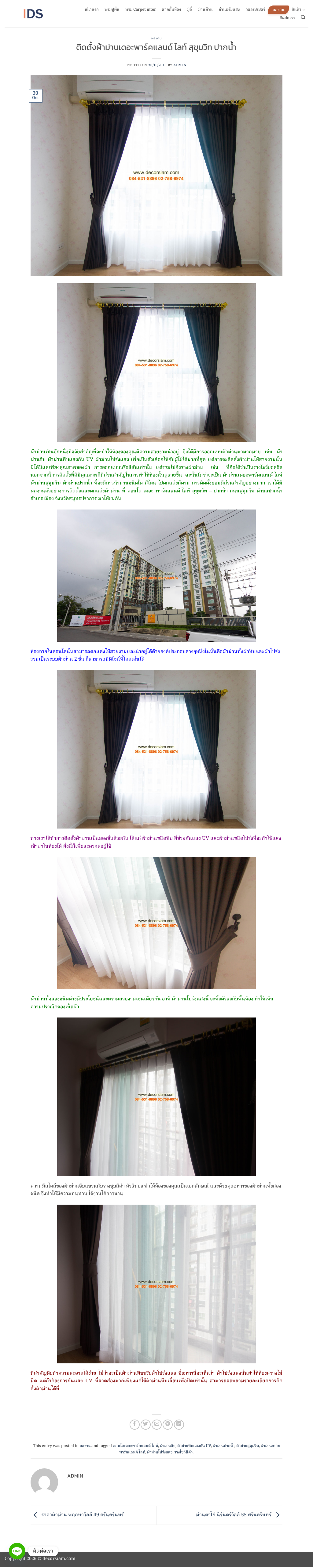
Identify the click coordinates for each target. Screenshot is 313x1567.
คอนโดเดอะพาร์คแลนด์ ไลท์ (135, 1446)
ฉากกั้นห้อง (171, 9)
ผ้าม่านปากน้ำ (223, 1446)
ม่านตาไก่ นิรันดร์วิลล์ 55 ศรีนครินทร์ (234, 1515)
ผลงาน (278, 10)
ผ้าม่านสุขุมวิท (247, 1446)
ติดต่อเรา (287, 18)
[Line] (17, 1551)
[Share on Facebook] (135, 1425)
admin (179, 65)
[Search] (303, 17)
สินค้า (296, 10)
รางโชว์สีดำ (183, 1452)
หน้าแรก (92, 9)
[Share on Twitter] (146, 1425)
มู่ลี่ (189, 9)
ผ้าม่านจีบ (167, 1446)
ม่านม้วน (205, 9)
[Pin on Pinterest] (168, 1425)
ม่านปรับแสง (229, 9)
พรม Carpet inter (140, 9)
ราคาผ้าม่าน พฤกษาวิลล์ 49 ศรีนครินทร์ (82, 1515)
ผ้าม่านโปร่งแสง (159, 1452)
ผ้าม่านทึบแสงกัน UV (194, 1446)
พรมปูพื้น (112, 9)
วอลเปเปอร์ (255, 9)
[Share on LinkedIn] (179, 1425)
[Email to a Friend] (157, 1425)
